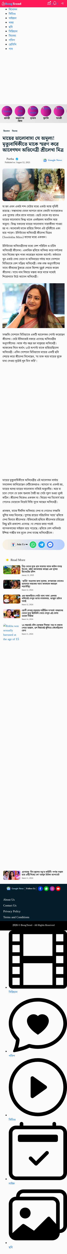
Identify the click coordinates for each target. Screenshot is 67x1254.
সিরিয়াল (13, 31)
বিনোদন (13, 9)
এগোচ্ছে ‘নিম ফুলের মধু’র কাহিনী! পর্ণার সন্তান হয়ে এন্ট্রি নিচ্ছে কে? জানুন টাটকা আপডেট (42, 873)
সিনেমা (12, 35)
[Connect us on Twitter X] (52, 888)
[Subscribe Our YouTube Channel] (58, 888)
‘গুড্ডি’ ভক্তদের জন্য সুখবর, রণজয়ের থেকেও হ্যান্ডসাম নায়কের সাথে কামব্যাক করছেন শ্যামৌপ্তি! (43, 583)
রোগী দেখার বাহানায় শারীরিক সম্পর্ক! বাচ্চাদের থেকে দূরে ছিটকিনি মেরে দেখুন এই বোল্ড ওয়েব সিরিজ (42, 613)
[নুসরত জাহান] (33, 111)
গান (11, 49)
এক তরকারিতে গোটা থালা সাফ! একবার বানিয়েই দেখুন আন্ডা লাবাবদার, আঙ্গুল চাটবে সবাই (42, 598)
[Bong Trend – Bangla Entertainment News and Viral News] (12, 3)
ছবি (11, 27)
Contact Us (9, 905)
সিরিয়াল (13, 992)
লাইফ (12, 1183)
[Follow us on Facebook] (40, 888)
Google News (55, 160)
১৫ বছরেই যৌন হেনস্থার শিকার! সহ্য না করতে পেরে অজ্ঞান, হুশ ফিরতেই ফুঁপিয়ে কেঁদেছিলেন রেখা (42, 627)
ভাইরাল (12, 18)
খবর (11, 22)
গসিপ (12, 40)
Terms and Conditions (16, 917)
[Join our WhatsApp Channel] (46, 888)
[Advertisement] (33, 77)
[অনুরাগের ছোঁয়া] (20, 111)
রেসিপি (12, 44)
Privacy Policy (11, 911)
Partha (10, 159)
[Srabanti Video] (7, 111)
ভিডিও (12, 14)
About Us (9, 899)
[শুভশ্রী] (59, 111)
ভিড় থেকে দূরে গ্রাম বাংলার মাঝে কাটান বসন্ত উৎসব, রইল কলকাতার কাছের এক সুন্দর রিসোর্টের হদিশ (42, 569)
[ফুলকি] (46, 111)
